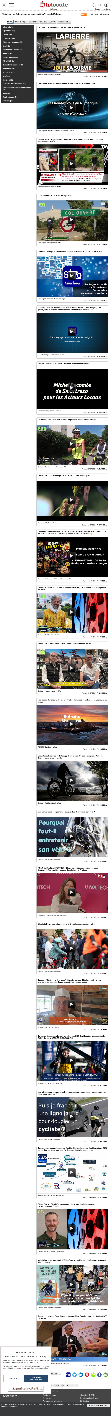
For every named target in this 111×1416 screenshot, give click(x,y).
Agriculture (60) (9, 31)
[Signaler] (62, 1374)
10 (64, 1386)
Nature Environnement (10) (13, 65)
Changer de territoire (102, 9)
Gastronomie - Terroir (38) (12, 50)
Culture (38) (7, 35)
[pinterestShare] (87, 1374)
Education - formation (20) (12, 42)
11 (67, 1386)
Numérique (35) (8, 69)
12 (70, 1386)
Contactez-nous (49, 1395)
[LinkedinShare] (80, 1374)
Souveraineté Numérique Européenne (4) (17, 88)
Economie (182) (9, 38)
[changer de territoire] (94, 5)
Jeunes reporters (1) (10, 57)
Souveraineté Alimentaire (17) (14, 84)
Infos (87, 1395)
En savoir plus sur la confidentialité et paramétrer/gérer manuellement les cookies (26, 1389)
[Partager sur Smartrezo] (68, 1374)
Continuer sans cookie (36, 1379)
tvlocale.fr (10, 1396)
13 (73, 1386)
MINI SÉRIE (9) (8, 61)
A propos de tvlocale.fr (52, 1401)
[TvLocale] (53, 4)
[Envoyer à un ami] (105, 1374)
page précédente (101, 14)
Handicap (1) (7, 54)
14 (77, 1386)
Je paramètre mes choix (98, 1406)
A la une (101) (8, 27)
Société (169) (8, 80)
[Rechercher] (100, 5)
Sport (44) (6, 93)
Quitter (13, 1379)
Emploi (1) (6, 46)
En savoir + (47, 1398)
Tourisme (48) (8, 101)
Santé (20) (6, 76)
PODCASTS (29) (9, 72)
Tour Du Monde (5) (10, 97)
